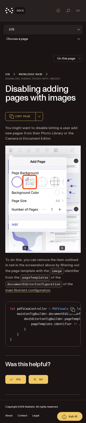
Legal (35, 415)
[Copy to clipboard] (72, 309)
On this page (66, 58)
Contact (22, 415)
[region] (43, 324)
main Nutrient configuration (27, 290)
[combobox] (39, 116)
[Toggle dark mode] (58, 10)
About (8, 415)
